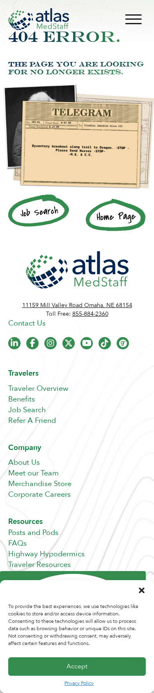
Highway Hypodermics (46, 554)
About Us (24, 462)
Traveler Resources (39, 565)
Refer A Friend (32, 420)
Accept (77, 666)
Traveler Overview (38, 388)
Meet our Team (33, 473)
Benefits (21, 399)
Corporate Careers (39, 494)
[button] (142, 590)
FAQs (17, 543)
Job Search (27, 410)
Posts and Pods (33, 533)
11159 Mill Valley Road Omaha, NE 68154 (77, 305)
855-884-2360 (90, 314)
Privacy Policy (79, 683)
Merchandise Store (39, 484)
